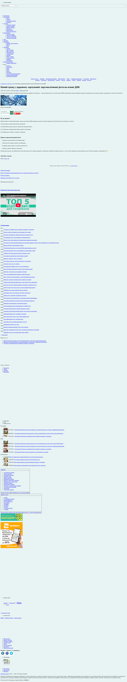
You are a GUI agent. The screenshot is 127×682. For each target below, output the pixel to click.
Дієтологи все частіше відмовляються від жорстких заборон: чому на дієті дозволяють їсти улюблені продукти (31, 242)
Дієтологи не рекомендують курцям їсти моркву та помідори (19, 229)
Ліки (5, 39)
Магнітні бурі (61, 78)
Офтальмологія (10, 52)
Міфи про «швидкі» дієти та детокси (13, 258)
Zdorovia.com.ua (5, 673)
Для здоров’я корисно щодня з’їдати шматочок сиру (27, 459)
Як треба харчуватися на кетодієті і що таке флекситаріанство (19, 300)
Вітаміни (8, 22)
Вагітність (9, 29)
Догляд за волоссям (11, 38)
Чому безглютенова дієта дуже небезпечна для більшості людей (19, 250)
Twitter (5, 369)
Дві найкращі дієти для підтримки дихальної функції (17, 237)
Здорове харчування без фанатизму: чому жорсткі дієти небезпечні (20, 282)
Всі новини (6, 15)
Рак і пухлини (10, 50)
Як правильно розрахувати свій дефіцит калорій (16, 256)
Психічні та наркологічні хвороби (12, 485)
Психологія (9, 67)
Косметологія (9, 30)
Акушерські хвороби (9, 472)
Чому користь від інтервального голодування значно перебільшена (20, 298)
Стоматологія (9, 54)
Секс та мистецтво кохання (13, 73)
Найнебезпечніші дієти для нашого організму (15, 314)
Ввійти (2, 618)
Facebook (6, 370)
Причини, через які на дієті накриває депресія (15, 271)
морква (5, 603)
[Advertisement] (5, 354)
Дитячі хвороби (8, 474)
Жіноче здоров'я (10, 27)
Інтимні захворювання (12, 75)
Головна (2, 83)
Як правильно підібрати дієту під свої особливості (16, 266)
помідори (12, 603)
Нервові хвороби (8, 483)
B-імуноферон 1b (8, 500)
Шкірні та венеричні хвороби (11, 480)
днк (8, 158)
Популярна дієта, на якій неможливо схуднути (15, 321)
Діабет (73, 80)
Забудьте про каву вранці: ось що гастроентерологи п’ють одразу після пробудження (25, 340)
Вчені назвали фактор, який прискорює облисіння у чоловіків (29, 462)
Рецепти (8, 19)
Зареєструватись (9, 618)
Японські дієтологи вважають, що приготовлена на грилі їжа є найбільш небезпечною (25, 342)
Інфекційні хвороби (9, 479)
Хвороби (6, 40)
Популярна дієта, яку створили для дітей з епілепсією (17, 292)
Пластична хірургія (11, 31)
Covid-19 (89, 80)
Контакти (6, 671)
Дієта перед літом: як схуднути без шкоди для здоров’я (17, 261)
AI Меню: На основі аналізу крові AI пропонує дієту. (17, 253)
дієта (5, 158)
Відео (7, 69)
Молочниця (93, 78)
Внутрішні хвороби (9, 475)
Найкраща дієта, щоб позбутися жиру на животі (15, 290)
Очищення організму (76, 78)
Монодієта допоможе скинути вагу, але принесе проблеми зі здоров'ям (21, 329)
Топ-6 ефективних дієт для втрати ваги (13, 319)
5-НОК (5, 497)
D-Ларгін (6, 505)
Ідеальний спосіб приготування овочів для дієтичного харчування (20, 311)
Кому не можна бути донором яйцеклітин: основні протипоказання (26, 457)
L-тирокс (6, 509)
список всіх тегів (5, 613)
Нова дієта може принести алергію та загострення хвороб (18, 269)
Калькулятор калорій (11, 76)
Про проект (6, 668)
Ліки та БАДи (9, 51)
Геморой (8, 59)
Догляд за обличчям (11, 36)
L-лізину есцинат (8, 508)
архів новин (5, 335)
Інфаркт (69, 80)
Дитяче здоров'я (10, 26)
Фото (7, 68)
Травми (8, 48)
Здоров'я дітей (7, 642)
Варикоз (79, 80)
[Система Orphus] (73, 165)
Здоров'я (6, 23)
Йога (7, 46)
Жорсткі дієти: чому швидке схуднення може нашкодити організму (20, 240)
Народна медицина (8, 61)
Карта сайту (7, 670)
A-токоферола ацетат (9, 499)
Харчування (7, 17)
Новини (8, 65)
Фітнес (8, 44)
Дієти (7, 18)
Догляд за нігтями (10, 35)
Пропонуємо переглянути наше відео (10, 190)
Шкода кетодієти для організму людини (13, 245)
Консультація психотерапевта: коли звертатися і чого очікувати (29, 465)
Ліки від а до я (34, 78)
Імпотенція (9, 60)
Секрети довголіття (11, 63)
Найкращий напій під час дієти (11, 324)
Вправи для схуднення (12, 43)
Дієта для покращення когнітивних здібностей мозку (17, 274)
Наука (7, 71)
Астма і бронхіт (10, 58)
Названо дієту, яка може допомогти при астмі (15, 295)
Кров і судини (10, 56)
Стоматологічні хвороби (10, 487)
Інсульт (63, 80)
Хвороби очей (7, 476)
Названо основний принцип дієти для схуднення (16, 327)
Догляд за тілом (10, 34)
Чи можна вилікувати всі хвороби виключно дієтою (17, 308)
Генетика (8, 72)
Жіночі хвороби (8, 477)
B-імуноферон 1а (8, 501)
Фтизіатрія (6, 488)
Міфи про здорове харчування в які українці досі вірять (17, 279)
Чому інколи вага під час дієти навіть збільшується (16, 316)
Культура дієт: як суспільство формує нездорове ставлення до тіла (20, 285)
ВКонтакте (6, 372)
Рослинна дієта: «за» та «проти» (12, 263)
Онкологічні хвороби (9, 484)
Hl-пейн (6, 506)
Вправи (84, 80)
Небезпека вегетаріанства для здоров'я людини (15, 303)
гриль (7, 604)
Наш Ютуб (6, 368)
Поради (58, 80)
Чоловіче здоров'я (10, 25)
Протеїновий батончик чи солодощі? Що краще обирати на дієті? (20, 248)
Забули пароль (17, 618)
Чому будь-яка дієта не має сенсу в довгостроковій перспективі (19, 287)
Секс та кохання (8, 645)
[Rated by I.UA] (7, 661)
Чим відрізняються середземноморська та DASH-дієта (17, 306)
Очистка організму (11, 21)
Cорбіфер (6, 504)
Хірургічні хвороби (9, 489)
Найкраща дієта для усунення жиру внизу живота (16, 332)
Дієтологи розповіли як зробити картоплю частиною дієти (18, 234)
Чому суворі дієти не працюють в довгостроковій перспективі (19, 277)
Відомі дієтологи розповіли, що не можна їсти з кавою (17, 232)
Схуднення (6, 42)
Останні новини (5, 225)
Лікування (6, 47)
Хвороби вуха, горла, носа (10, 481)
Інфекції (8, 55)
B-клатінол (6, 503)
